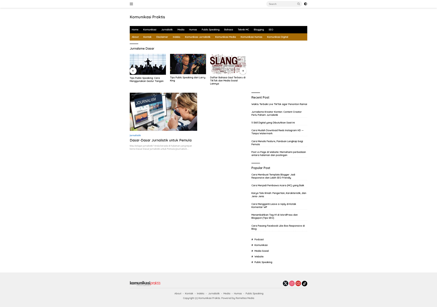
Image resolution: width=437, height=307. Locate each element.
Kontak (147, 36)
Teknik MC (243, 29)
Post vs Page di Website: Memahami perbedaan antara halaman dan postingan (278, 154)
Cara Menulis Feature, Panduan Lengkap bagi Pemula (277, 143)
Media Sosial (262, 250)
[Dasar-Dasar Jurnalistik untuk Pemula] (163, 112)
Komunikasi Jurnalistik (197, 36)
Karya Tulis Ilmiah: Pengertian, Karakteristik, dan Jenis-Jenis (278, 195)
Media (181, 29)
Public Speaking (211, 29)
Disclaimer (162, 36)
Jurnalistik (167, 29)
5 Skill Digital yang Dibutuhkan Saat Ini (273, 122)
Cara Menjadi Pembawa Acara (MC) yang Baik (277, 185)
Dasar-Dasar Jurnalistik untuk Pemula (161, 140)
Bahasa (228, 29)
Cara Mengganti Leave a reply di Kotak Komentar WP (273, 206)
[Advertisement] (223, 16)
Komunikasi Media (225, 36)
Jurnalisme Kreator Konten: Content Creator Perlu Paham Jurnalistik (276, 113)
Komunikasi (149, 29)
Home (135, 29)
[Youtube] (298, 284)
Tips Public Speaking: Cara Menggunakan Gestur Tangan (147, 79)
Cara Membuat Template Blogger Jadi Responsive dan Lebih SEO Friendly (273, 176)
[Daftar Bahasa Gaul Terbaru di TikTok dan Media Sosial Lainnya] (228, 64)
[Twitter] (285, 284)
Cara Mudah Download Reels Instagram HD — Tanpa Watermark (277, 132)
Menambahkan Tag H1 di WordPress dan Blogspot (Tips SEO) (274, 216)
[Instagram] (292, 284)
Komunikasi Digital (277, 36)
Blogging (259, 29)
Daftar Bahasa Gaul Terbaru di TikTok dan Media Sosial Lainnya (227, 80)
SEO (271, 29)
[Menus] (132, 4)
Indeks (176, 36)
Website (259, 256)
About (135, 36)
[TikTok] (304, 283)
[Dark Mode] (305, 4)
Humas (193, 29)
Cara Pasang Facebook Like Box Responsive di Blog (278, 227)
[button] (298, 3)
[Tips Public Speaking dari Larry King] (188, 64)
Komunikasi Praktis (147, 17)
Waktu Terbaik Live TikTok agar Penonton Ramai (279, 104)
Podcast (259, 239)
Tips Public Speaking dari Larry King (187, 79)
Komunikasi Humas (251, 36)
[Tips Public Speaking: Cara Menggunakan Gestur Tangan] (148, 64)
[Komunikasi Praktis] (145, 283)
